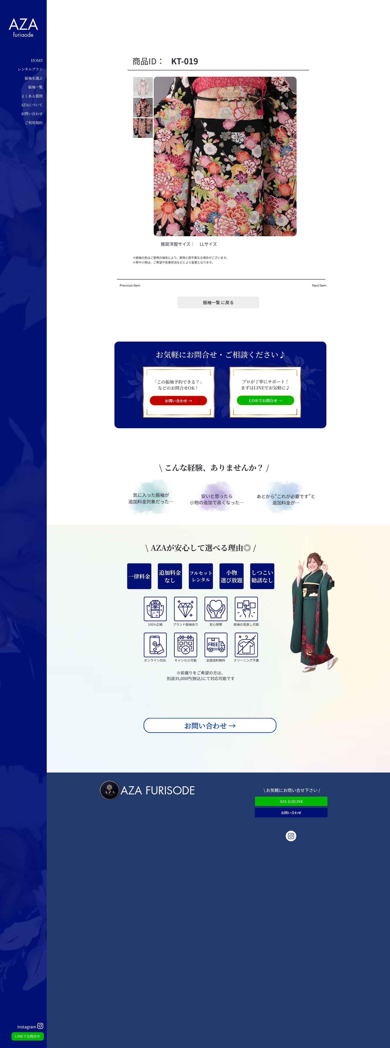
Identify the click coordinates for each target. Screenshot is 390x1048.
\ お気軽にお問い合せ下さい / (292, 790)
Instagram (26, 1026)
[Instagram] (291, 836)
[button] (218, 302)
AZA (23, 24)
